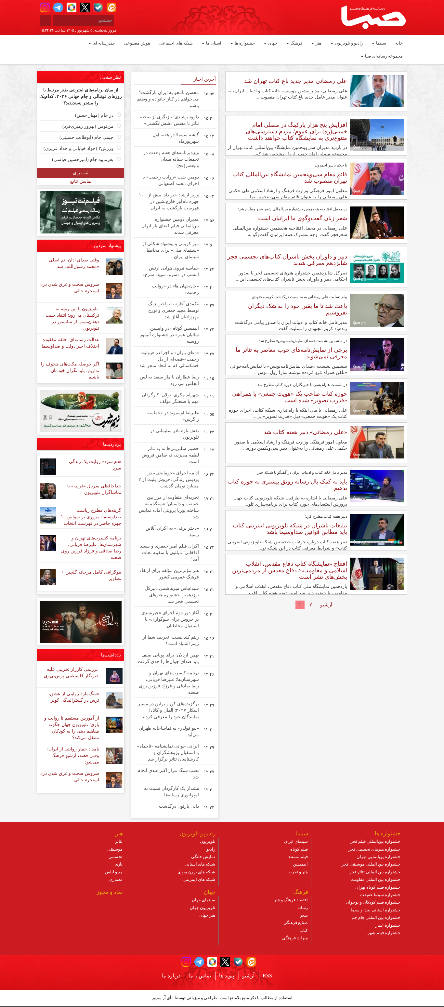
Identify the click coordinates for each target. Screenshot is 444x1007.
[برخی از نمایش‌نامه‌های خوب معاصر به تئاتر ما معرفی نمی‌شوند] (377, 354)
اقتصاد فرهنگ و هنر (291, 899)
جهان (272, 43)
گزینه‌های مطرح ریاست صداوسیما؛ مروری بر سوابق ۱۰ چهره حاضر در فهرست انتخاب (91, 517)
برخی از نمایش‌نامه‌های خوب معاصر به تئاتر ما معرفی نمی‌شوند (291, 353)
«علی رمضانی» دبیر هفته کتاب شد (305, 432)
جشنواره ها (244, 43)
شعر (304, 915)
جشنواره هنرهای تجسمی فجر (374, 849)
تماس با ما (200, 975)
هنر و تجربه (298, 871)
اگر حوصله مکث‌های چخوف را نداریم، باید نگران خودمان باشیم (70, 370)
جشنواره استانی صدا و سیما (375, 910)
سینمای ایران (296, 841)
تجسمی (116, 856)
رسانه (302, 907)
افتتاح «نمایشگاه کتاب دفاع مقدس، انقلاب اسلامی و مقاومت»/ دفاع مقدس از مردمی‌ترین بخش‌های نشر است (289, 570)
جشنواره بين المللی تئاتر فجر (374, 871)
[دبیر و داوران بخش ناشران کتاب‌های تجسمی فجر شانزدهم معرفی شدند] (377, 266)
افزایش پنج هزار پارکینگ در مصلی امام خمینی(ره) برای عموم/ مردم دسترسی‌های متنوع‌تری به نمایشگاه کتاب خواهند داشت (296, 131)
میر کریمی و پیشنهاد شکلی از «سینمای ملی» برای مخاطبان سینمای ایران (170, 250)
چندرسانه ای (103, 43)
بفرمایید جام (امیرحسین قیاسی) (82, 159)
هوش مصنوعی (137, 43)
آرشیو (326, 604)
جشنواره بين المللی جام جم (376, 917)
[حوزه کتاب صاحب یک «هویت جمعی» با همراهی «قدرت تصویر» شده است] (377, 398)
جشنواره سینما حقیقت (380, 894)
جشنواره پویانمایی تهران (378, 856)
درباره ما (171, 975)
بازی (119, 864)
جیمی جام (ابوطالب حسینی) (86, 137)
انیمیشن (300, 864)
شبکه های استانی (200, 864)
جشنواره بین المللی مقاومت (375, 879)
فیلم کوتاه (299, 849)
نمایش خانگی (203, 856)
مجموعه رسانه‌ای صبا (383, 56)
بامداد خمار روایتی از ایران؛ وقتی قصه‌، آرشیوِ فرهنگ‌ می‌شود (73, 755)
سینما (380, 43)
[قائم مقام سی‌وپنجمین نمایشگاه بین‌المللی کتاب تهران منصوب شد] (377, 178)
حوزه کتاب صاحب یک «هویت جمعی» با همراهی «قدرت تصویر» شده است (289, 397)
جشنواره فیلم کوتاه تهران (377, 887)
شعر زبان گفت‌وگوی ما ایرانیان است (302, 218)
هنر (318, 43)
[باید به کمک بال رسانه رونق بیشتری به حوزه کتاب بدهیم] (377, 486)
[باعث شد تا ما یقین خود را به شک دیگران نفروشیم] (377, 310)
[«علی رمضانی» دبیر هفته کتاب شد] (377, 442)
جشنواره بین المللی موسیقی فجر (371, 864)
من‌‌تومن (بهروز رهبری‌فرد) (87, 126)
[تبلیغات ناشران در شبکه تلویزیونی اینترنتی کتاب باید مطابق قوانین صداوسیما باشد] (377, 529)
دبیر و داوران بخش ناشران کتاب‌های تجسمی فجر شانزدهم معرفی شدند (287, 259)
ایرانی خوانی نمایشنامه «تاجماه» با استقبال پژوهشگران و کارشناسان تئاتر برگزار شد (168, 753)
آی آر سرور (161, 997)
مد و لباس (114, 871)
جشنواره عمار (387, 925)
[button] (45, 7)
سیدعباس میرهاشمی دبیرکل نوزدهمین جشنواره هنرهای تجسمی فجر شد (172, 595)
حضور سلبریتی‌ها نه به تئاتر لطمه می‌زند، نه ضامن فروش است (170, 455)
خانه (399, 43)
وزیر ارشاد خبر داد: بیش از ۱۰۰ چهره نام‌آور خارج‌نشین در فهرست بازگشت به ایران (169, 201)
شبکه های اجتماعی (176, 43)
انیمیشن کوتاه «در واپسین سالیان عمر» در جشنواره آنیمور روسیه (169, 335)
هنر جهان (207, 915)
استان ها (213, 43)
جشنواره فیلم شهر (384, 932)
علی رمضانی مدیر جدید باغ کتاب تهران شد (295, 81)
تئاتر (119, 841)
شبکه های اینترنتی (199, 879)
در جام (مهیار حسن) (94, 115)
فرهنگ (296, 43)
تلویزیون (207, 841)
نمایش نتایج (81, 181)
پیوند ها (226, 975)
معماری (116, 879)
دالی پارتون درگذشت (179, 806)
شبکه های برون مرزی (196, 871)
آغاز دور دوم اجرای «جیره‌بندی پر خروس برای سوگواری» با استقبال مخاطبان (170, 619)
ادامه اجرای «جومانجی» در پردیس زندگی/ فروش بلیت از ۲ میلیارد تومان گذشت (168, 479)
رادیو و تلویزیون (348, 43)
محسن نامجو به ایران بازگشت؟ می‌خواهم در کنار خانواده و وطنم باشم (168, 99)
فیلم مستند (298, 856)
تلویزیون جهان (202, 907)
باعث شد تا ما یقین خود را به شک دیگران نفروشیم (297, 309)
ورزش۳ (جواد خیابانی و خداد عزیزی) (78, 148)
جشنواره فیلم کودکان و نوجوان (373, 902)
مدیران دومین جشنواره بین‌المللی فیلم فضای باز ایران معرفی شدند (170, 226)
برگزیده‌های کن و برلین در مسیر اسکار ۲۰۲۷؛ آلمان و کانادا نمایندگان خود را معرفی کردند (168, 710)
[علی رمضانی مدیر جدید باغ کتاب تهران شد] (377, 90)
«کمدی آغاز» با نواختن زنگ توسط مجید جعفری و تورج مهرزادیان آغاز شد (173, 310)
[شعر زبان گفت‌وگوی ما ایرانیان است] (377, 222)
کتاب (303, 930)
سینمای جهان (203, 899)
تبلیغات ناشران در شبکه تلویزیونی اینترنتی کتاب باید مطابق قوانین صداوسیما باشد (290, 528)
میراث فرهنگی (295, 937)
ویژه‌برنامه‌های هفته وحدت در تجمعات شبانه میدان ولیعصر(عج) (171, 159)
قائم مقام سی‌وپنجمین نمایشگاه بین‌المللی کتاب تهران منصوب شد (289, 177)
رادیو (210, 849)
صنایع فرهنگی (295, 922)
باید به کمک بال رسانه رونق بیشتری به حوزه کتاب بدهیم (287, 484)
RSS (267, 975)
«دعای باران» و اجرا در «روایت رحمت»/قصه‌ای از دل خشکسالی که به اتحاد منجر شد (169, 359)
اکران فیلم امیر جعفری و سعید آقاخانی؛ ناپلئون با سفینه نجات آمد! (169, 553)
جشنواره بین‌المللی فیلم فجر (375, 841)
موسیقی (115, 849)
